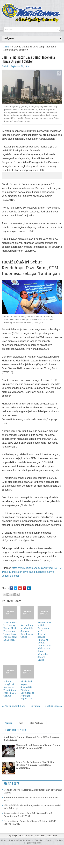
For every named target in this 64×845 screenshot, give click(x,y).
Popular (8, 723)
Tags (21, 723)
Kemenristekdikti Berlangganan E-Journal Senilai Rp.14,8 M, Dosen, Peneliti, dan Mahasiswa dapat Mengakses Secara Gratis (44, 641)
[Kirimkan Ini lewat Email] (5, 594)
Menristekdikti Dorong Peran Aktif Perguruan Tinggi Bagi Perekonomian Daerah (10, 631)
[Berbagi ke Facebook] (14, 594)
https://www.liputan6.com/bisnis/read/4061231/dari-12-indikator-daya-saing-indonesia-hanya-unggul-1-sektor (31, 571)
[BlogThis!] (8, 594)
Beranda (35, 706)
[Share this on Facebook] (11, 588)
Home (6, 46)
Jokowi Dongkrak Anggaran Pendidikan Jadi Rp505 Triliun (9, 688)
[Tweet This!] (15, 588)
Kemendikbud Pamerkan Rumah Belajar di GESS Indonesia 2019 (38, 746)
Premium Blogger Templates (31, 840)
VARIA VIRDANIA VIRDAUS (42, 835)
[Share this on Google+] (20, 588)
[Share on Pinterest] (24, 588)
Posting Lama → (53, 706)
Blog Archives (37, 723)
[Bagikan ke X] (11, 594)
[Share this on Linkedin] (29, 588)
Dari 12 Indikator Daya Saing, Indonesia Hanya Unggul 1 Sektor (28, 59)
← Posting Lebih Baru (13, 706)
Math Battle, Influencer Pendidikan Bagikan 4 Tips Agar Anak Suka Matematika (35, 765)
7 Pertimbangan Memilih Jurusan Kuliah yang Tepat (26, 629)
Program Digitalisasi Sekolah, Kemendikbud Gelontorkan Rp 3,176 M (28, 814)
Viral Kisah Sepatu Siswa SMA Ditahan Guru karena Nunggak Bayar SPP (27, 690)
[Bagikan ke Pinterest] (18, 594)
